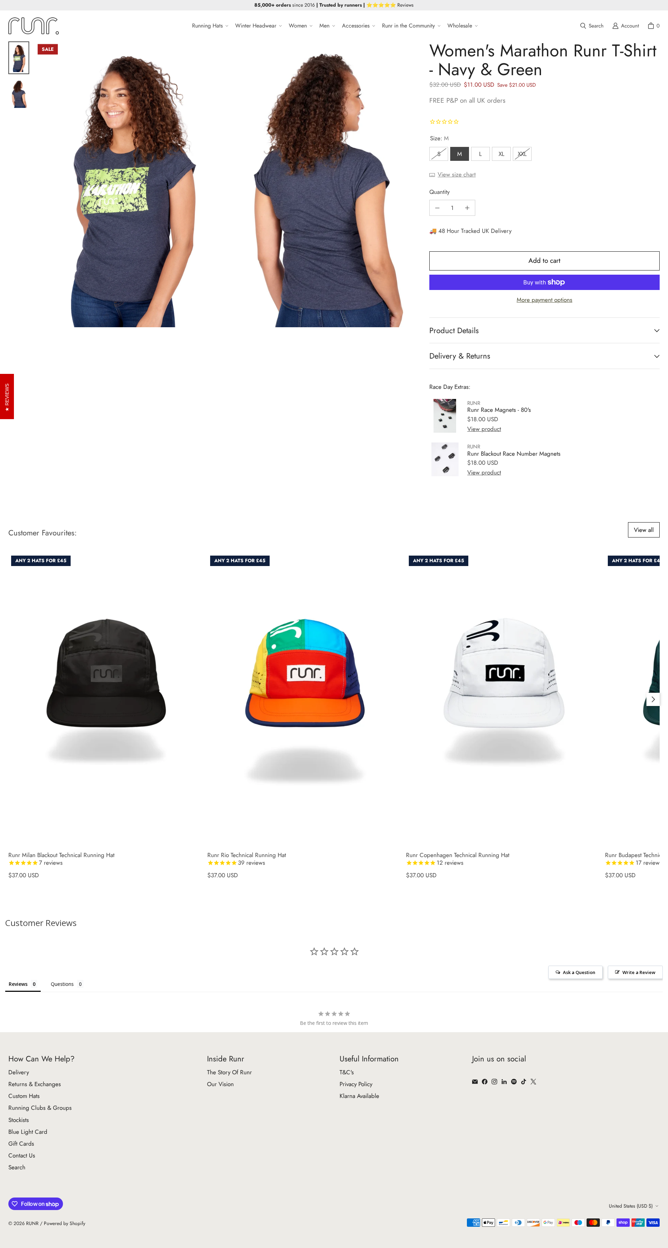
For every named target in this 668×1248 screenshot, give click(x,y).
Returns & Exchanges (34, 1084)
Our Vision (220, 1084)
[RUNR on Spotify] (514, 1081)
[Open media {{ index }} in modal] (130, 184)
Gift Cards (21, 1143)
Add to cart (544, 260)
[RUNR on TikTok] (523, 1081)
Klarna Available (359, 1096)
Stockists (18, 1120)
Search (16, 1167)
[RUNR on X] (533, 1081)
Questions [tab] (62, 984)
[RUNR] (33, 25)
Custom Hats (24, 1096)
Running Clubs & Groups (40, 1108)
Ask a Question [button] (579, 972)
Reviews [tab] (18, 984)
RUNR (32, 1223)
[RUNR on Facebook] (485, 1081)
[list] (226, 184)
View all (644, 530)
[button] (209, 26)
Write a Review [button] (638, 972)
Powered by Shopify (64, 1223)
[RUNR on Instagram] (494, 1081)
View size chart (457, 174)
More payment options (544, 300)
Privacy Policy (356, 1084)
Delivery (18, 1072)
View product (484, 429)
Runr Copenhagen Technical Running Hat (457, 859)
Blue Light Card (27, 1132)
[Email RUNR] (475, 1081)
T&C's (347, 1072)
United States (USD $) (631, 1205)
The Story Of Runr (229, 1072)
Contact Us (21, 1155)
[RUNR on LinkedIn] (504, 1081)
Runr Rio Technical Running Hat (246, 859)
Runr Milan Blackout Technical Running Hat (61, 859)
